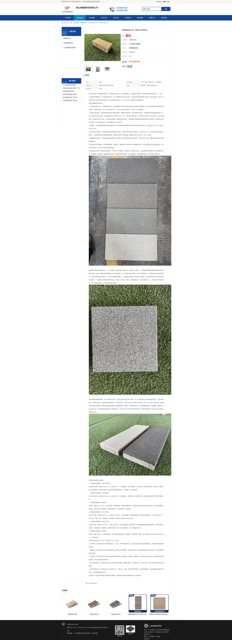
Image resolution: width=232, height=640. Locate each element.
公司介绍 (104, 17)
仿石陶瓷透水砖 (68, 43)
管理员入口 (89, 633)
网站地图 (95, 633)
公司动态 (116, 17)
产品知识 (128, 17)
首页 (71, 22)
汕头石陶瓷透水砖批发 (69, 85)
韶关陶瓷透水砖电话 (68, 91)
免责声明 (83, 633)
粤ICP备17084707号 (84, 627)
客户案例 (140, 17)
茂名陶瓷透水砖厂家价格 (70, 100)
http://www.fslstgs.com (91, 583)
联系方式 (164, 17)
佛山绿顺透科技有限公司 (96, 627)
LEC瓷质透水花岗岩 (70, 47)
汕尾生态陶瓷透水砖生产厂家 (71, 88)
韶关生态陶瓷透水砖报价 (70, 94)
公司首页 (68, 17)
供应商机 (80, 17)
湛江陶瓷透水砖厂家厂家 (70, 97)
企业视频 (92, 17)
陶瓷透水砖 (84, 22)
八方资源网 (77, 633)
